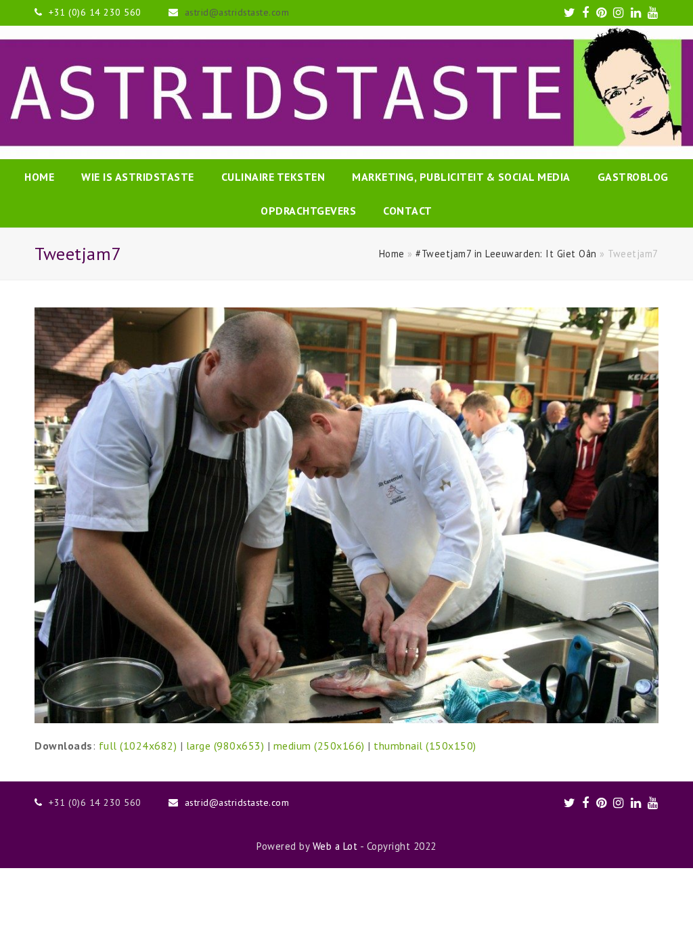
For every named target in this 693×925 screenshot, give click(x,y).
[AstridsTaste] (346, 92)
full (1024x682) (138, 745)
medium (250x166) (319, 745)
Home (392, 253)
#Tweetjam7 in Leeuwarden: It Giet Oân (506, 253)
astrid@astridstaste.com (237, 12)
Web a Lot (335, 846)
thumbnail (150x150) (425, 745)
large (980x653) (225, 745)
